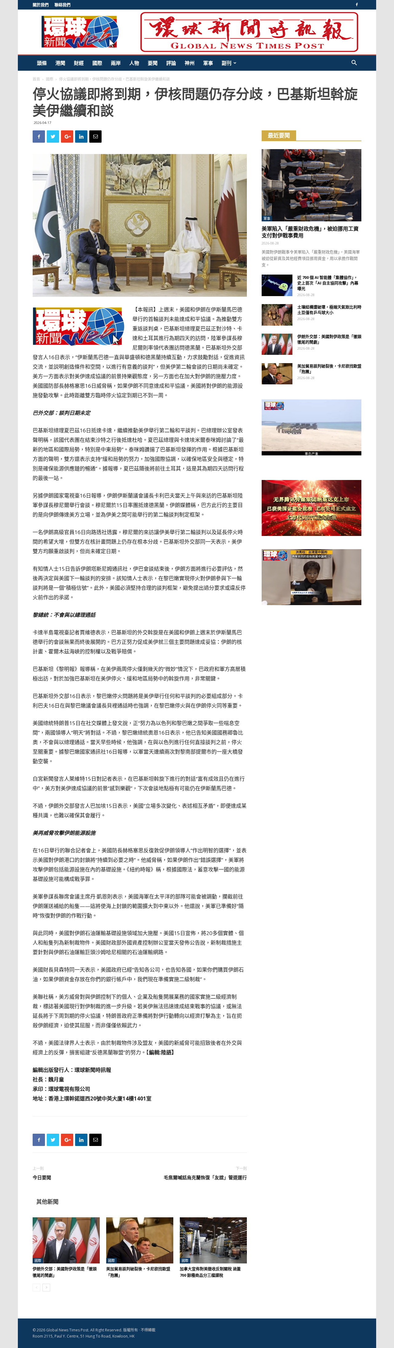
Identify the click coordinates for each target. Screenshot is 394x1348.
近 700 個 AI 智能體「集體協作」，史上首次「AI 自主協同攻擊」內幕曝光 (327, 283)
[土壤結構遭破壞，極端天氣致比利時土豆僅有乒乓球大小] (277, 315)
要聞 (153, 63)
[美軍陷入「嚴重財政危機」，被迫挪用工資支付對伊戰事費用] (311, 185)
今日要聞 (42, 1177)
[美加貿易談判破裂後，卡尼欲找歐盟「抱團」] (139, 1240)
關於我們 (41, 4)
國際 (97, 63)
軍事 (208, 63)
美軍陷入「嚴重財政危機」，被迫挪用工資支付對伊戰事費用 (310, 232)
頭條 (42, 63)
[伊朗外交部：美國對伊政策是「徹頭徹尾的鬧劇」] (66, 1240)
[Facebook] (356, 4)
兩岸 (116, 63)
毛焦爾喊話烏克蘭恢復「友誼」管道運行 (205, 1177)
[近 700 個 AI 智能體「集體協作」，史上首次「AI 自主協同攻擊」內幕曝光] (277, 285)
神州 (190, 63)
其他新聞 (47, 1201)
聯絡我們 (62, 4)
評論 (171, 63)
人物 (134, 63)
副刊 (226, 63)
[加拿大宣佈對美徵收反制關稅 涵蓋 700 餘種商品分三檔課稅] (213, 1240)
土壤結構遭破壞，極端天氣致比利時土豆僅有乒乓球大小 (329, 309)
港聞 (60, 63)
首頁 (36, 79)
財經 (79, 63)
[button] (354, 63)
